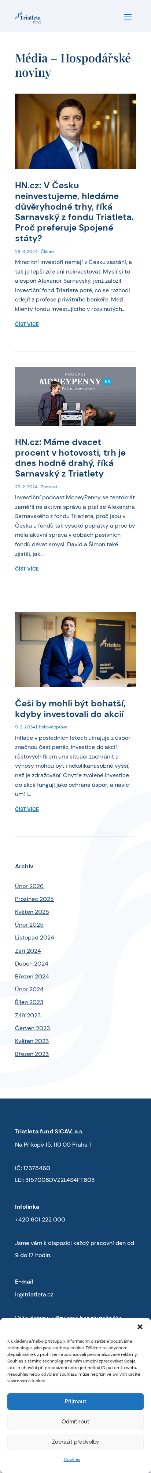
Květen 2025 (32, 912)
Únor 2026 (29, 886)
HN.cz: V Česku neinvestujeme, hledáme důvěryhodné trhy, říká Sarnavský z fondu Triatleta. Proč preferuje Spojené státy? (74, 212)
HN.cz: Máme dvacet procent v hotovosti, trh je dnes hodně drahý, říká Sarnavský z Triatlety (70, 457)
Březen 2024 (32, 976)
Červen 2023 (32, 1028)
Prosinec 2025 (34, 899)
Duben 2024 (31, 963)
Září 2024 (28, 951)
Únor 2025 (29, 925)
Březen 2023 (32, 1054)
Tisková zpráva (52, 727)
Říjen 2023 (29, 1002)
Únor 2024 (29, 989)
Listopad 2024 (34, 937)
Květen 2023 (32, 1041)
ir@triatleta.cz (34, 1294)
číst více (27, 324)
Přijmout (75, 1401)
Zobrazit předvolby (75, 1441)
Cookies (72, 1459)
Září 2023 (28, 1015)
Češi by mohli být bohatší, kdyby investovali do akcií (70, 709)
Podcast (49, 487)
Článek (48, 251)
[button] (140, 1327)
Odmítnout (75, 1421)
